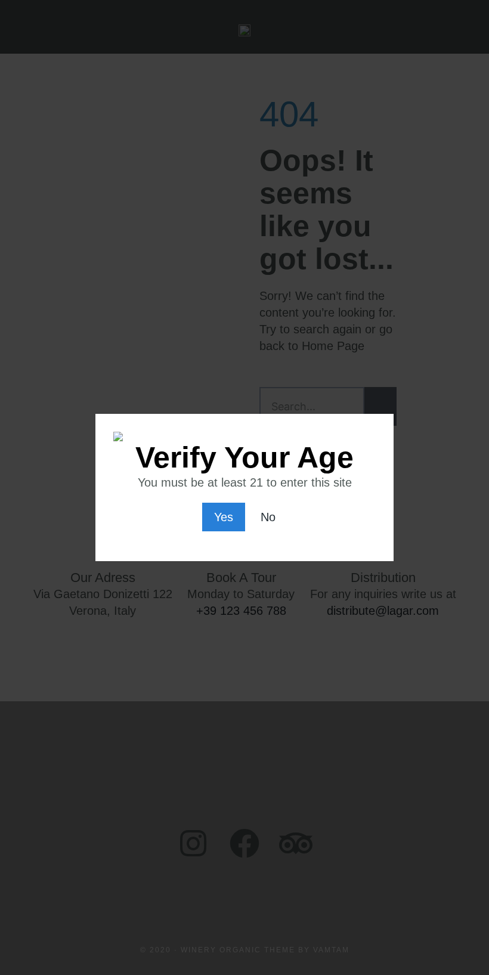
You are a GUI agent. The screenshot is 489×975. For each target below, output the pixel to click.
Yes (223, 517)
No (268, 517)
